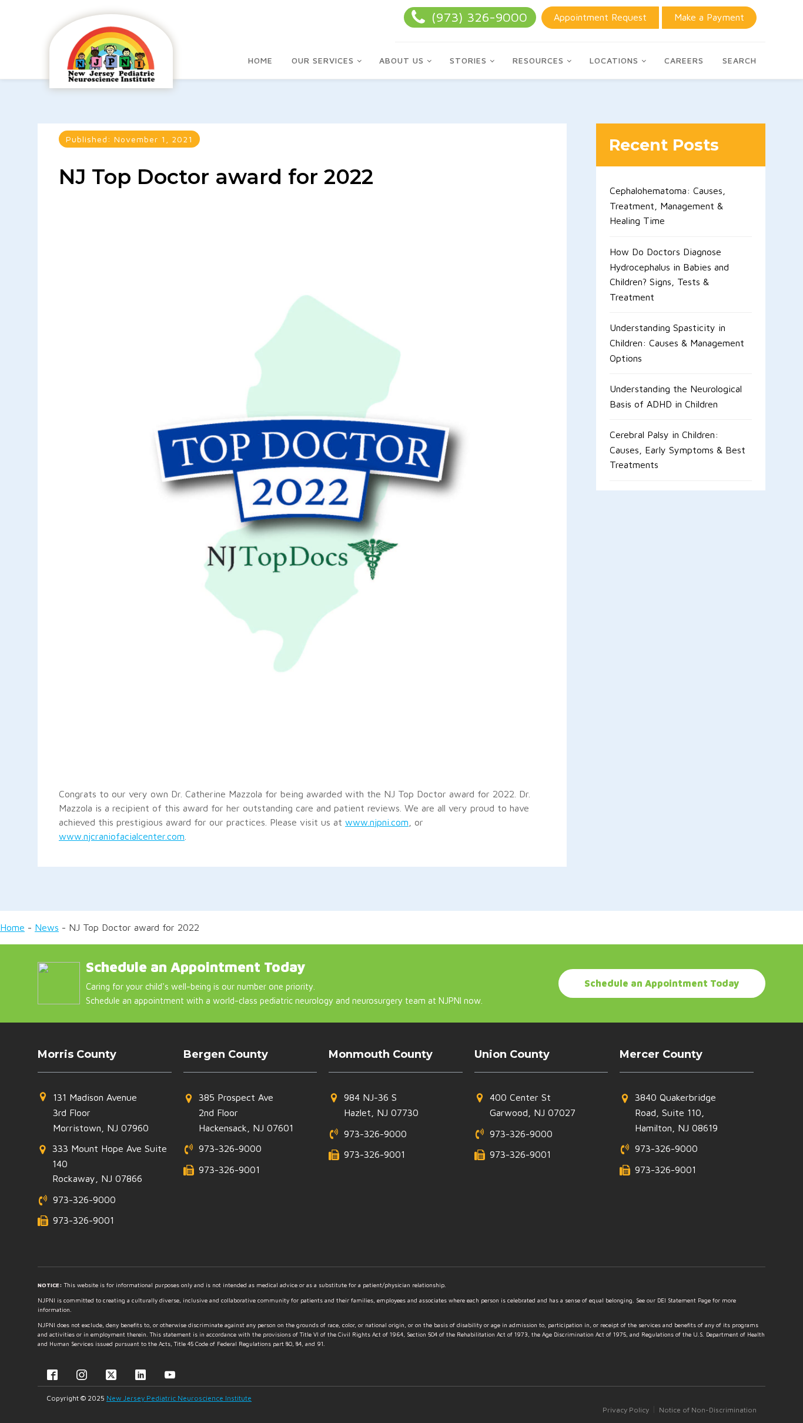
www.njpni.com (377, 822)
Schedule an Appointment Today (662, 983)
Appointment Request (600, 17)
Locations (614, 60)
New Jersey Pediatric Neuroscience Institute (179, 1398)
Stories (468, 60)
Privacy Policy (626, 1409)
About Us (401, 60)
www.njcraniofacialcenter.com (122, 836)
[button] (93, 1112)
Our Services (323, 60)
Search (739, 60)
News (47, 927)
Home (260, 60)
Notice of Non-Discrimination (708, 1409)
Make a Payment (709, 17)
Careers (684, 60)
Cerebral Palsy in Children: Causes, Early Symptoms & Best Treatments (677, 449)
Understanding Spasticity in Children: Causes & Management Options (677, 342)
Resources (538, 60)
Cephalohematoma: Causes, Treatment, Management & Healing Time (667, 205)
